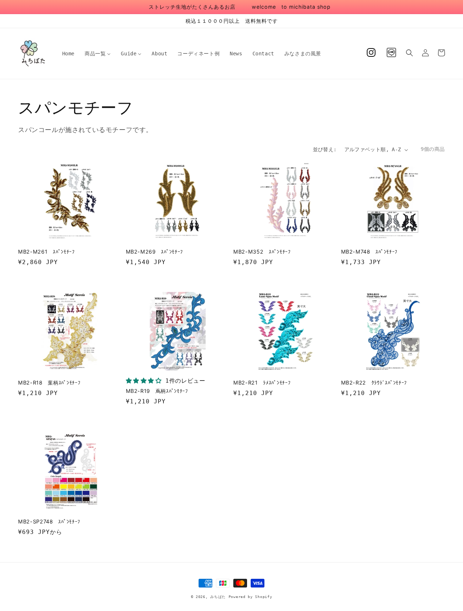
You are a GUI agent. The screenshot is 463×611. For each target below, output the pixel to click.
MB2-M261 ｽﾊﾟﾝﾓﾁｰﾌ (46, 252)
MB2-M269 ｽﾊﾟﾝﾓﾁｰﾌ (154, 252)
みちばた (218, 597)
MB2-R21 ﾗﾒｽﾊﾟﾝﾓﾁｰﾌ (261, 382)
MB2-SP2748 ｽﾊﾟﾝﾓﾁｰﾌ (49, 521)
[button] (409, 53)
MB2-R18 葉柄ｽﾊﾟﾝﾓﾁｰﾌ (49, 382)
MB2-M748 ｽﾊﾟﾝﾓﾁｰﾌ (369, 252)
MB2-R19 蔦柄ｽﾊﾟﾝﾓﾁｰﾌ (157, 391)
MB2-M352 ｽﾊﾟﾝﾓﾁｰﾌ (262, 252)
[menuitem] (68, 53)
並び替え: (325, 149)
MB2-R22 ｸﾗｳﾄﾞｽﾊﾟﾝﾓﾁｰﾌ (374, 382)
